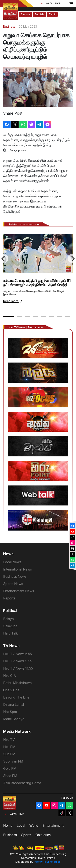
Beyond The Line (16, 697)
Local (21, 825)
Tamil (52, 14)
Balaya (8, 619)
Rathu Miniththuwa (17, 683)
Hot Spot (10, 712)
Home (7, 825)
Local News (12, 562)
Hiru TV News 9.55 (17, 661)
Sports (26, 835)
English (39, 14)
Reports (9, 598)
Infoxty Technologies (47, 861)
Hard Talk (10, 633)
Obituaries (43, 835)
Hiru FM (9, 747)
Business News (15, 576)
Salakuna (10, 626)
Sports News (13, 584)
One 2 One (11, 690)
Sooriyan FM (13, 761)
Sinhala (25, 14)
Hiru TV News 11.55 (18, 668)
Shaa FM (10, 776)
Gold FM (9, 768)
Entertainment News (18, 591)
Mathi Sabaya (13, 719)
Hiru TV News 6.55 (17, 654)
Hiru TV (9, 739)
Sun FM (9, 754)
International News (17, 569)
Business (10, 835)
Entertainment (53, 825)
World (33, 825)
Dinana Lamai (13, 704)
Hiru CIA (9, 675)
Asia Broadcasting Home (22, 783)
